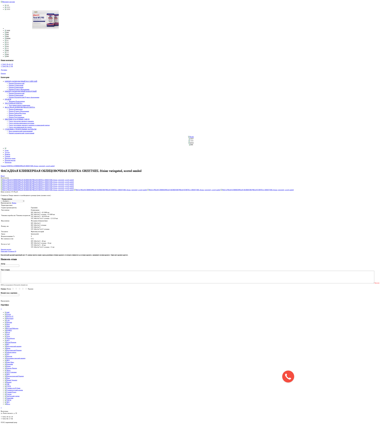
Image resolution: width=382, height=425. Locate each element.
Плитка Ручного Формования (19, 111)
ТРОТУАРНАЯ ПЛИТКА (13, 103)
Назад (3, 176)
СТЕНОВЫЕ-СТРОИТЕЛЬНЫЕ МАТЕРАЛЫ (20, 129)
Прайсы (7, 154)
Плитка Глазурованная (16, 117)
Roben (14, 203)
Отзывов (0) (12, 251)
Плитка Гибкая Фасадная (17, 113)
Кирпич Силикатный (16, 85)
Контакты (8, 162)
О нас (7, 150)
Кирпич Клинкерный (16, 87)
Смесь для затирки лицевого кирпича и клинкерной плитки (29, 125)
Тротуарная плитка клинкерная (19, 105)
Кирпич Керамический (16, 83)
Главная (3, 166)
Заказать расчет (6, 249)
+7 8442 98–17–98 (7, 66)
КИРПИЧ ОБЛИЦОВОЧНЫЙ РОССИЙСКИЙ (21, 81)
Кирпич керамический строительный (21, 133)
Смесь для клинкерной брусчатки (20, 127)
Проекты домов (10, 158)
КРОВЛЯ (8, 99)
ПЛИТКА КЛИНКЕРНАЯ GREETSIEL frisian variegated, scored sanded (31, 166)
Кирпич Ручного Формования (19, 89)
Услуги (7, 152)
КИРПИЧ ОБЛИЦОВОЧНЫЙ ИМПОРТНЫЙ (21, 91)
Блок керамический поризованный (21, 131)
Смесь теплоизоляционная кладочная (21, 123)
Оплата (3, 73)
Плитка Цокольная (15, 115)
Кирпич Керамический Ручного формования (24, 97)
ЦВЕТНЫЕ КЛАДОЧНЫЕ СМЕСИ (17, 119)
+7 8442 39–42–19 (7, 64)
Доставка (4, 70)
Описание (4, 251)
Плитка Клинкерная (15, 109)
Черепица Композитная (17, 101)
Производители (10, 160)
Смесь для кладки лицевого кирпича (21, 121)
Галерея (7, 156)
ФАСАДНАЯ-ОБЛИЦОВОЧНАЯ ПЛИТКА (20, 107)
